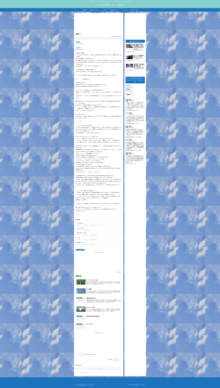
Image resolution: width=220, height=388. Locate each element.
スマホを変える (80, 223)
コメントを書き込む (98, 368)
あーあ (78, 237)
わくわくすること (80, 228)
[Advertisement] (99, 23)
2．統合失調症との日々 (80, 249)
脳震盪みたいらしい (81, 242)
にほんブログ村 (79, 43)
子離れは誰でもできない (82, 232)
